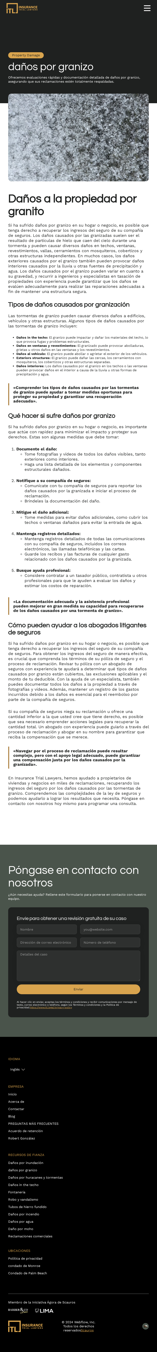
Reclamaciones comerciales (30, 1236)
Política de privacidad (25, 1258)
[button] (17, 1069)
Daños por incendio (23, 1214)
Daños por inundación (25, 1163)
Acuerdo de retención (25, 1131)
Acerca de (16, 1102)
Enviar (78, 989)
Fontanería (16, 1192)
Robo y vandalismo (23, 1199)
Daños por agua (20, 1221)
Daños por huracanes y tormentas (35, 1177)
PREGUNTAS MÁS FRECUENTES (33, 1124)
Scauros (87, 1330)
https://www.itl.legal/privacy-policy (51, 1007)
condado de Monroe (24, 1266)
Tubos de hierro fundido (27, 1207)
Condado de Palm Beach (27, 1273)
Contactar (16, 1109)
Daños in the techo (23, 1185)
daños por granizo (22, 1170)
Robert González (21, 1138)
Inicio (12, 1094)
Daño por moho (20, 1229)
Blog (11, 1116)
